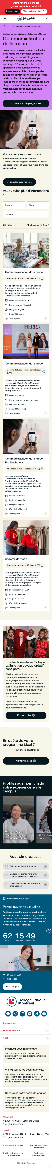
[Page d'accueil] (26, 1005)
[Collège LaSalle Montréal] (26, 19)
